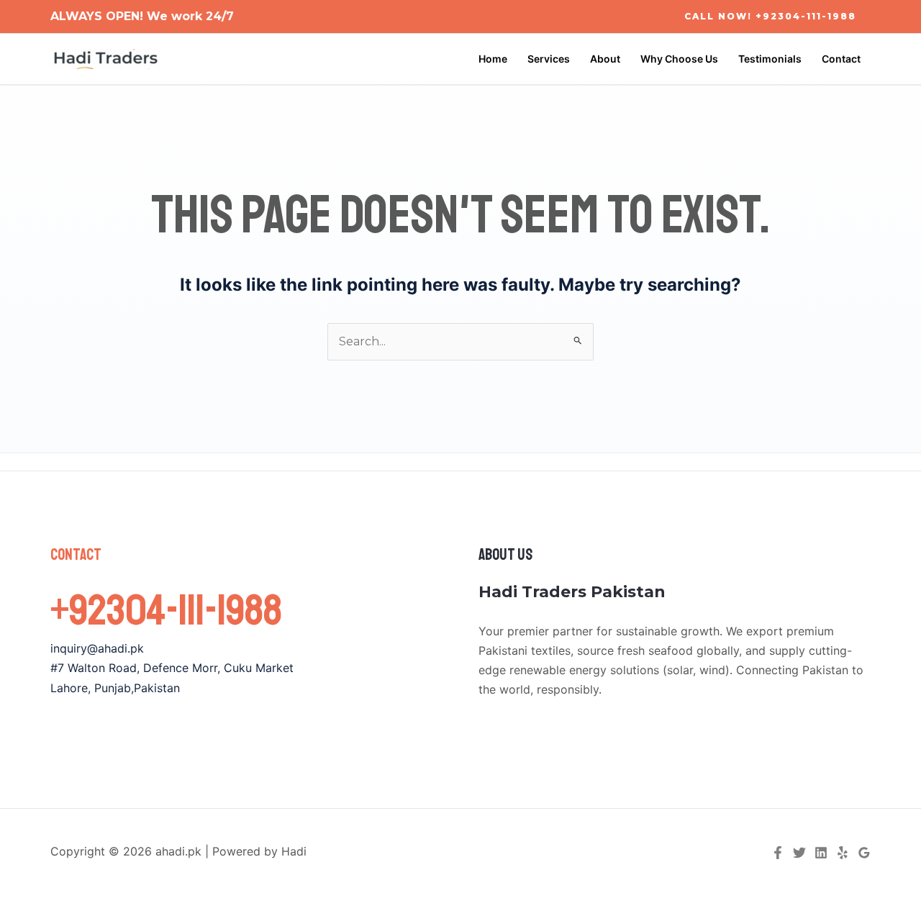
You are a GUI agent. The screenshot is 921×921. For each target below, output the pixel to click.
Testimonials (770, 59)
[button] (770, 16)
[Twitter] (799, 852)
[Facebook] (777, 852)
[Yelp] (842, 852)
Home (492, 59)
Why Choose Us (679, 59)
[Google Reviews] (864, 852)
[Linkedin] (821, 852)
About (605, 59)
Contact (841, 59)
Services (548, 59)
